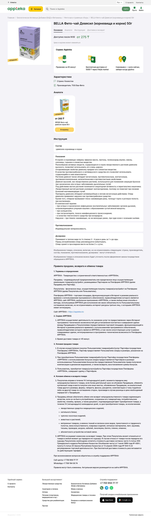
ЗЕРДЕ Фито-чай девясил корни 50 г (62, 123)
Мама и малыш (77, 489)
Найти (126, 9)
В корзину (64, 130)
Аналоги (68, 30)
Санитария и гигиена (50, 489)
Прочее (45, 506)
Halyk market (103, 69)
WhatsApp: (66, 463)
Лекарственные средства (52, 484)
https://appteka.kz (76, 312)
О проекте (129, 2)
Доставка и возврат (96, 30)
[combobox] (87, 9)
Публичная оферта (136, 515)
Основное (58, 30)
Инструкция (79, 30)
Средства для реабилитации (53, 500)
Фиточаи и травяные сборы (76, 17)
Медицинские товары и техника (83, 495)
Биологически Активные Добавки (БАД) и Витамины (39, 17)
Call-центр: (66, 460)
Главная (11, 17)
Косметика (75, 492)
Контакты (139, 2)
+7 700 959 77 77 (109, 483)
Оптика (45, 492)
